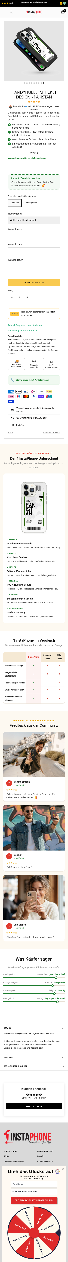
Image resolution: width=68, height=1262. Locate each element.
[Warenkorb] (62, 11)
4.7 (11, 3)
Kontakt (40, 1156)
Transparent (31, 203)
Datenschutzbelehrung (14, 1162)
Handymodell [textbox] (16, 213)
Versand (8, 1058)
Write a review (34, 1106)
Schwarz (15, 203)
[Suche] (11, 12)
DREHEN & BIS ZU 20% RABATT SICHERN (34, 1200)
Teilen (10, 432)
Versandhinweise (45, 1162)
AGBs (6, 1156)
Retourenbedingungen (16, 1066)
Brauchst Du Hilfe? (51, 432)
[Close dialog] (63, 1169)
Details (8, 1028)
